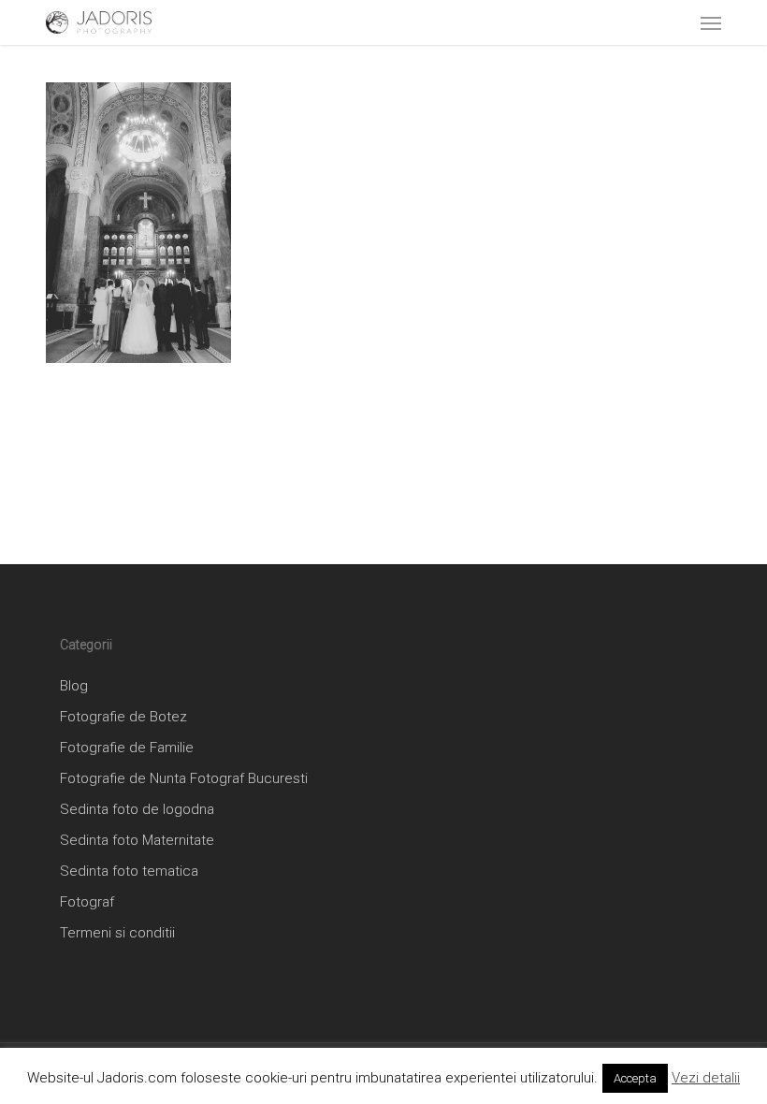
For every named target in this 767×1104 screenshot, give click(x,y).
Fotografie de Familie (127, 747)
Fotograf (87, 901)
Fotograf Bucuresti (249, 778)
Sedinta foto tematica (129, 871)
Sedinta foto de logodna (137, 809)
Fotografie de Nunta (123, 778)
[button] (711, 22)
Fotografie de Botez (123, 716)
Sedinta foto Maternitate (137, 840)
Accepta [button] (635, 1078)
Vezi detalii (706, 1077)
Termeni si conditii (117, 932)
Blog (74, 685)
